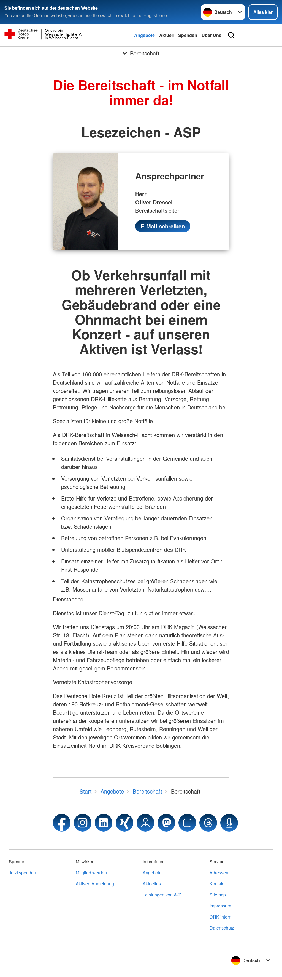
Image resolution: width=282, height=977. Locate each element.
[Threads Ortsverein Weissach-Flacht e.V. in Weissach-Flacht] (208, 823)
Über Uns (211, 35)
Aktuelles (152, 883)
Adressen (219, 872)
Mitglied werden (91, 872)
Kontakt (217, 883)
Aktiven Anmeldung (95, 883)
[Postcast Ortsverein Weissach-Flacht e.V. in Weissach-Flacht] (229, 823)
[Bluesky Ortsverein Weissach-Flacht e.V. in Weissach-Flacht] (187, 823)
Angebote (144, 35)
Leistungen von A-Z (162, 894)
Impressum (220, 906)
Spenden (187, 35)
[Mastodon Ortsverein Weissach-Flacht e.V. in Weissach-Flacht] (166, 823)
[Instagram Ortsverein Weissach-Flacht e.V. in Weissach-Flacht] (82, 823)
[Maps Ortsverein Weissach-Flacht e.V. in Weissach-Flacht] (145, 823)
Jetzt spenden (22, 872)
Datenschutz (222, 928)
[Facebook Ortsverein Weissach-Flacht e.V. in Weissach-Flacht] (61, 823)
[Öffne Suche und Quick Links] (231, 35)
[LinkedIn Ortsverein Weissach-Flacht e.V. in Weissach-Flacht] (103, 823)
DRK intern (220, 917)
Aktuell (166, 35)
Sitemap (218, 894)
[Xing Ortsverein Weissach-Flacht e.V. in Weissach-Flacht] (124, 823)
